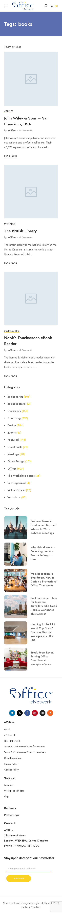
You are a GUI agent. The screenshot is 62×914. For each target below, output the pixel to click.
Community (14, 411)
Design (11, 425)
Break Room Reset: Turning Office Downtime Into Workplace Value (42, 658)
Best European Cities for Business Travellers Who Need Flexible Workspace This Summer (44, 606)
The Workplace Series (21, 476)
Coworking (14, 418)
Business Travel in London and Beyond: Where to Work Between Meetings (43, 527)
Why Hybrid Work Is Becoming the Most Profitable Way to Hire (43, 553)
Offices (8, 111)
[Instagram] (42, 713)
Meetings (9, 224)
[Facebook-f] (27, 713)
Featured (13, 440)
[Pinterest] (35, 713)
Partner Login (12, 815)
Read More (10, 156)
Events (11, 433)
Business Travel (16, 404)
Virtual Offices (16, 490)
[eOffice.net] (23, 5)
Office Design (15, 461)
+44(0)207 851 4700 (26, 846)
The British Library (20, 231)
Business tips (11, 330)
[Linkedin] (12, 713)
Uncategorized (16, 483)
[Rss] (50, 713)
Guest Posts (14, 447)
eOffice (11, 130)
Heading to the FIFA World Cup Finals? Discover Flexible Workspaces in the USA (43, 632)
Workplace (14, 497)
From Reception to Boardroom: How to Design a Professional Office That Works (44, 579)
